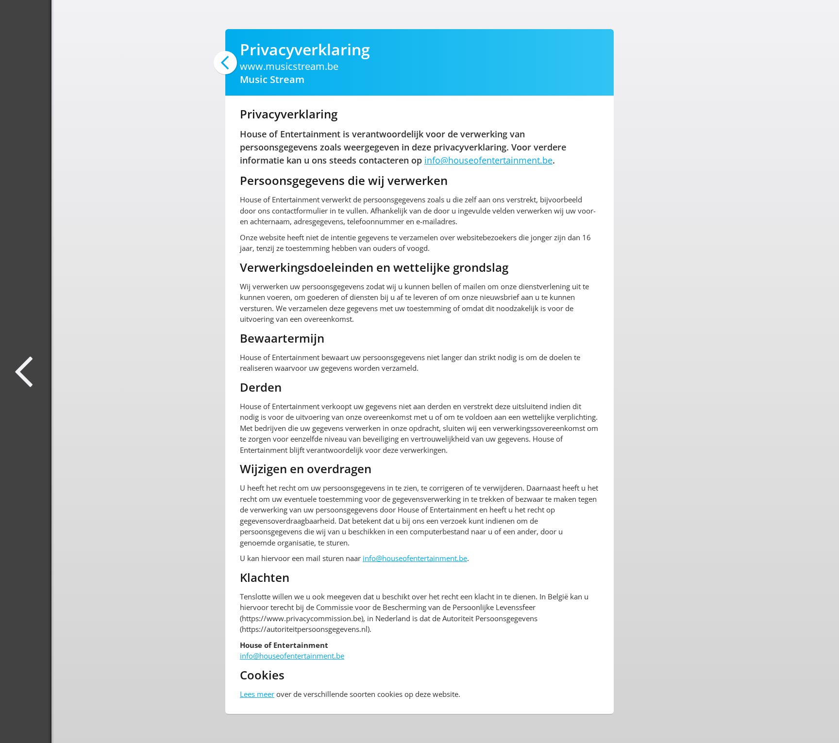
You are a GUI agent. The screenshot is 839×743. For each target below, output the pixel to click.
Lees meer (257, 694)
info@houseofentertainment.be (488, 160)
